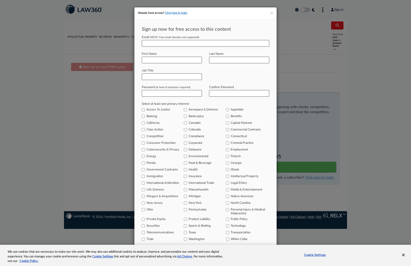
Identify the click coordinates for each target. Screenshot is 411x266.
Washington (197, 239)
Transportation (240, 232)
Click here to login (176, 12)
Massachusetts (199, 189)
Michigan (195, 196)
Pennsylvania (197, 209)
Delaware (195, 149)
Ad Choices (184, 256)
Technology (238, 225)
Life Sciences (155, 189)
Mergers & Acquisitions (162, 196)
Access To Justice (158, 109)
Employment (239, 149)
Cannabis (195, 123)
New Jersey (155, 203)
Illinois (235, 169)
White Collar (239, 239)
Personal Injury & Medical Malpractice (248, 211)
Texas (192, 232)
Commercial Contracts (246, 129)
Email (170, 37)
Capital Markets (241, 123)
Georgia (236, 163)
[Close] (403, 255)
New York (195, 203)
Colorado (195, 129)
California (153, 123)
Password (166, 87)
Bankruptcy (196, 116)
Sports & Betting (200, 225)
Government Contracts (162, 169)
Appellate (237, 109)
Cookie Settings (102, 256)
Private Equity (156, 219)
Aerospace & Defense (203, 109)
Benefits (236, 116)
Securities (153, 225)
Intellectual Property (245, 176)
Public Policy (239, 219)
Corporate (195, 143)
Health (193, 169)
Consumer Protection (161, 143)
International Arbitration (163, 183)
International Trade (201, 183)
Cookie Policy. (29, 261)
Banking (152, 116)
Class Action (155, 129)
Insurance (195, 176)
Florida (151, 163)
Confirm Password (221, 87)
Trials (150, 239)
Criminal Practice (242, 143)
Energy (151, 156)
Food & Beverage (200, 163)
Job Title (147, 70)
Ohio (150, 209)
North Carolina (240, 203)
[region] (205, 255)
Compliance (196, 136)
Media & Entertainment (246, 189)
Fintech (236, 156)
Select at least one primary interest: (166, 103)
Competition (155, 136)
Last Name (216, 53)
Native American (242, 196)
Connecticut (239, 136)
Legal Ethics (239, 183)
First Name (149, 53)
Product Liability (199, 219)
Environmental (198, 156)
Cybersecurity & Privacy (163, 149)
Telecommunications (160, 232)
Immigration (155, 176)
